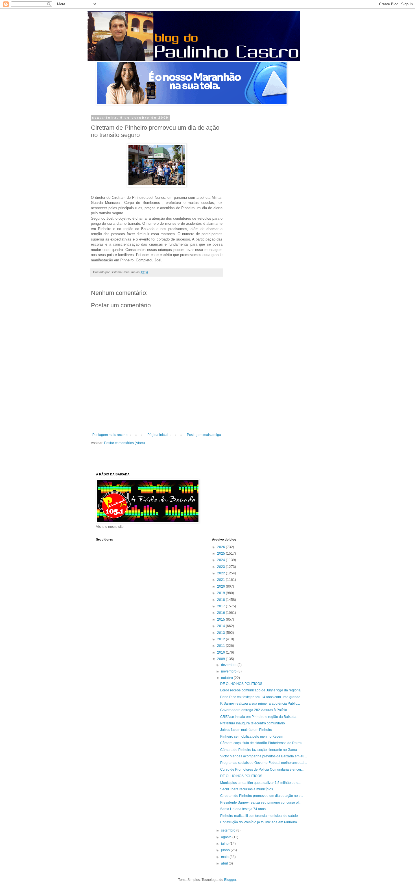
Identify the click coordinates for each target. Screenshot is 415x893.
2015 (221, 619)
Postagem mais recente (110, 435)
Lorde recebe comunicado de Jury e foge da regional (261, 690)
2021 (221, 580)
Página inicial (157, 435)
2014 (221, 626)
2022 (221, 573)
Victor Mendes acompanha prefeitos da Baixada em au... (263, 756)
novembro (229, 671)
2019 (221, 593)
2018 (221, 600)
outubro (227, 678)
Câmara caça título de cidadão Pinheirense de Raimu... (262, 743)
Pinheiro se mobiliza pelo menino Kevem (251, 736)
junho (226, 850)
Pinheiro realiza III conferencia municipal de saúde (259, 816)
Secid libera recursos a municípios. (247, 789)
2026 (221, 547)
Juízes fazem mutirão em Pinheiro (246, 730)
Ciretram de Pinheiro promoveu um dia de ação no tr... (261, 796)
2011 (221, 646)
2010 (221, 652)
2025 (221, 553)
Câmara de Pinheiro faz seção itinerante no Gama (258, 750)
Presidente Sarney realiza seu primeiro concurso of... (260, 802)
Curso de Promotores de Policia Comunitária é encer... (261, 769)
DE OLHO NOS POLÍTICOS (241, 684)
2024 (221, 560)
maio (225, 857)
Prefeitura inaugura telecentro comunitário (252, 723)
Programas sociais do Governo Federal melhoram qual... (263, 763)
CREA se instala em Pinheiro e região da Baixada (258, 717)
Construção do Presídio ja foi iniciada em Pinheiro (258, 822)
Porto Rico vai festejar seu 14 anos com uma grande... (261, 697)
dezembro (229, 665)
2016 (221, 613)
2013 (221, 633)
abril (225, 863)
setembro (228, 830)
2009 (221, 659)
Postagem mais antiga (204, 435)
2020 (221, 586)
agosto (226, 837)
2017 (221, 606)
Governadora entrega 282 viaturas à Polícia (253, 710)
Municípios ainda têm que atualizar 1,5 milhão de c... (260, 783)
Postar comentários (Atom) (124, 443)
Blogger (230, 880)
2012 (221, 639)
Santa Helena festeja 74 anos (243, 809)
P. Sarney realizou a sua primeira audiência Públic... (260, 703)
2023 (221, 567)
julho (225, 844)
